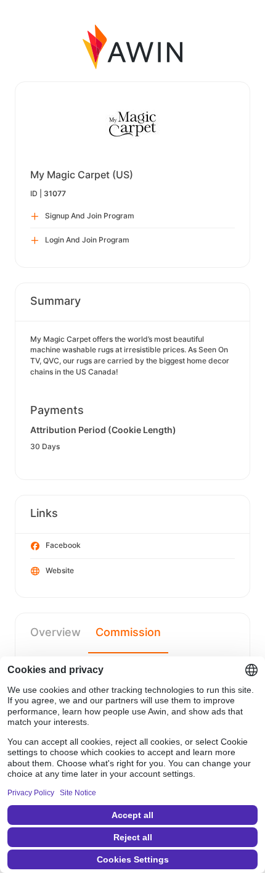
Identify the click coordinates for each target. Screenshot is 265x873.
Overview (55, 632)
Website (60, 570)
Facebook (63, 545)
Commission (128, 632)
